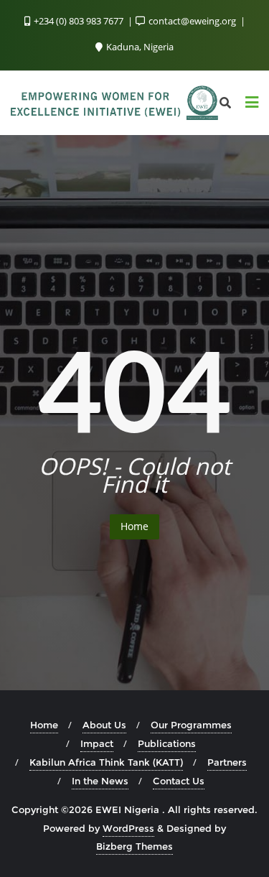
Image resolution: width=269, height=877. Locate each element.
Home (134, 526)
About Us (104, 724)
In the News (100, 780)
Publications (167, 743)
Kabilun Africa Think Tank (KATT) (106, 762)
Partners (227, 762)
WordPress (128, 828)
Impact (96, 743)
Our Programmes (191, 724)
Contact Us (178, 780)
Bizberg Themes (134, 846)
